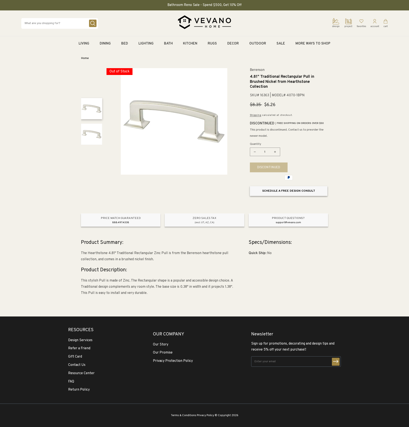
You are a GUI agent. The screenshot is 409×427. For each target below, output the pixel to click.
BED (124, 44)
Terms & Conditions (183, 415)
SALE (281, 44)
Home (85, 58)
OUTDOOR (257, 44)
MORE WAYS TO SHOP (312, 44)
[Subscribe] (336, 362)
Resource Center (81, 373)
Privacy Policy (205, 415)
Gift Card (75, 357)
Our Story (160, 344)
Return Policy (79, 390)
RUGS (212, 44)
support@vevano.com (288, 222)
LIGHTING (146, 44)
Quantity (255, 144)
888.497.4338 (120, 222)
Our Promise (163, 353)
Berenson (257, 70)
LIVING (84, 44)
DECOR (233, 44)
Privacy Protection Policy (173, 361)
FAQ (71, 382)
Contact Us (76, 365)
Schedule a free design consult (288, 191)
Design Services (80, 340)
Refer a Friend (79, 348)
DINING (105, 44)
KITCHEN (190, 44)
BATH (168, 44)
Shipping (255, 115)
